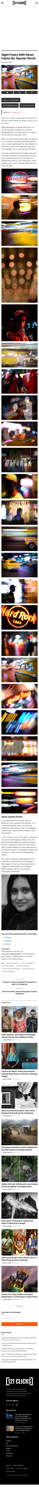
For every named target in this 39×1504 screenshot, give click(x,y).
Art (7, 1443)
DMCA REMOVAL (19, 1465)
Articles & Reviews (12, 1446)
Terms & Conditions (22, 1468)
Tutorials (9, 1456)
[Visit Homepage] (19, 3)
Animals (5, 1179)
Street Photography (8, 971)
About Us (8, 1465)
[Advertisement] (19, 27)
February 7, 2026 (18, 1299)
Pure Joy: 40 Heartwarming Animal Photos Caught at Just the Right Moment (23, 1428)
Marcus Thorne (7, 1079)
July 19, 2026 (17, 1115)
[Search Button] (37, 3)
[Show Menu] (2, 3)
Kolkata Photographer (23, 966)
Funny (8, 1451)
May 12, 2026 (17, 1152)
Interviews (9, 1453)
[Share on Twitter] (20, 92)
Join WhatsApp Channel (10, 105)
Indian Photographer (27, 963)
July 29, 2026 (17, 1039)
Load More (19, 1306)
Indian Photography (8, 966)
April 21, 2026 (16, 1189)
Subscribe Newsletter (27, 105)
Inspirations (7, 1030)
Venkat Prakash (7, 1039)
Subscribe (19, 1324)
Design (8, 1448)
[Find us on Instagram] (13, 1405)
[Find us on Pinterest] (16, 1405)
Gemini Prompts (10, 1471)
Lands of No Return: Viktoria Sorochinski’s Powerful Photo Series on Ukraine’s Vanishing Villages (19, 1073)
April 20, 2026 (17, 1226)
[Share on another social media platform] (32, 92)
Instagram (8, 941)
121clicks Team (15, 112)
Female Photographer (12, 963)
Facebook (8, 937)
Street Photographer (28, 968)
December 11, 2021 (6, 62)
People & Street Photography (11, 968)
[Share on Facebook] (7, 92)
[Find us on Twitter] (10, 1405)
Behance (8, 944)
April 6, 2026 (16, 1262)
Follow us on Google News (11, 100)
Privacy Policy (10, 1468)
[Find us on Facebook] (6, 1405)
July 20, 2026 (16, 1079)
